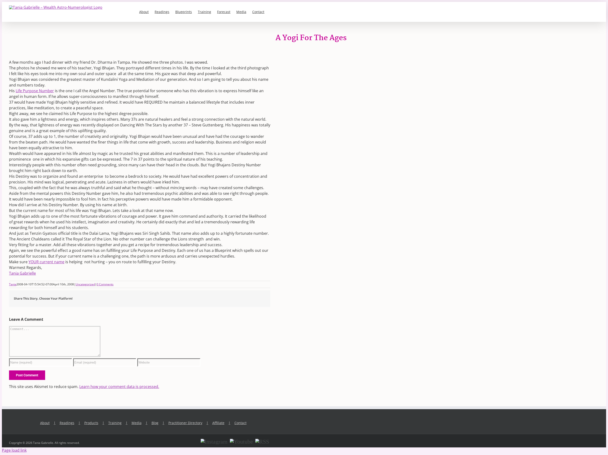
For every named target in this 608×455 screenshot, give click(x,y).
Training (115, 423)
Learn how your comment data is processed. (119, 386)
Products (91, 423)
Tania (12, 284)
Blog (155, 423)
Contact (240, 423)
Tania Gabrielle (22, 273)
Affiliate (218, 423)
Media (137, 423)
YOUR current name (46, 261)
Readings (67, 423)
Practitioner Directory (185, 423)
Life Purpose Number (35, 90)
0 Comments (105, 284)
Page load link (14, 450)
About (45, 423)
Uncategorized (85, 284)
